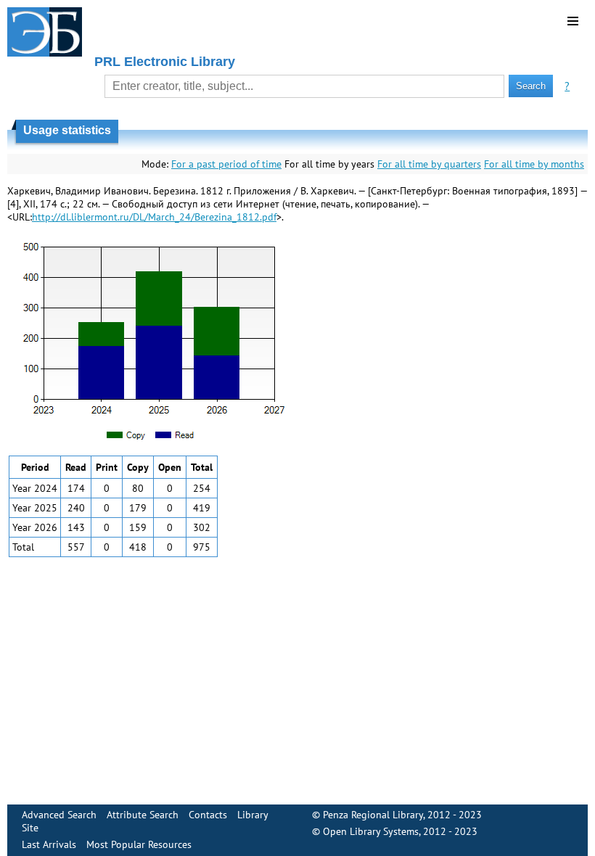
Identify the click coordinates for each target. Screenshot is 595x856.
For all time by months (534, 163)
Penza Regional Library (373, 814)
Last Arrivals (49, 844)
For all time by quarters (429, 163)
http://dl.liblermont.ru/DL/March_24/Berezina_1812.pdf (154, 216)
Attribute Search (142, 814)
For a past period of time (226, 163)
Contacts (208, 814)
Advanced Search (59, 814)
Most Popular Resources (139, 844)
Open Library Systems (371, 831)
